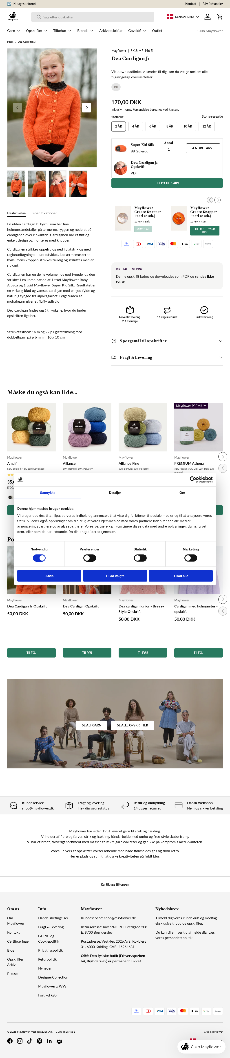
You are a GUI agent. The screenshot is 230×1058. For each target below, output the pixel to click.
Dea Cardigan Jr (27, 41)
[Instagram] (19, 1041)
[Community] (59, 1041)
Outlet (157, 30)
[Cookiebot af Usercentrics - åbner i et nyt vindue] (193, 479)
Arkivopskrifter (111, 30)
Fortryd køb (47, 995)
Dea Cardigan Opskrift (81, 606)
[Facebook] (10, 1041)
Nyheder (45, 968)
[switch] (89, 557)
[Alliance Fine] (143, 427)
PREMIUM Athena (189, 463)
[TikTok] (29, 1041)
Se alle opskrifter (132, 725)
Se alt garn (91, 725)
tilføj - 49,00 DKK (205, 230)
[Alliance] (87, 427)
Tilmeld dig (163, 918)
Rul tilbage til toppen (115, 884)
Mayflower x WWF (53, 986)
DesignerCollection (53, 977)
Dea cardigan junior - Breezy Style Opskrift (141, 609)
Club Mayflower (210, 31)
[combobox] (92, 17)
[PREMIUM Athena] (198, 427)
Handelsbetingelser (53, 918)
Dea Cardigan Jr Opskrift (27, 606)
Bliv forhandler (213, 4)
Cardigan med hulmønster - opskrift (196, 609)
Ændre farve (203, 148)
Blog (10, 950)
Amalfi (12, 463)
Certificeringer (18, 941)
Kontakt (190, 4)
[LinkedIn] (49, 1041)
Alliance (69, 463)
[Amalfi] (31, 427)
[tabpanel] (52, 269)
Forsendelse (141, 109)
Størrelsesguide (212, 116)
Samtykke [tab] (47, 492)
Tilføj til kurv (167, 183)
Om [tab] (182, 492)
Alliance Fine (129, 463)
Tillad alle (180, 576)
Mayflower (118, 51)
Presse (12, 973)
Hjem (10, 41)
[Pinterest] (39, 1041)
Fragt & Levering (51, 927)
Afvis (49, 576)
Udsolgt (143, 229)
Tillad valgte (115, 576)
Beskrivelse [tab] (16, 213)
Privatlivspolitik (50, 950)
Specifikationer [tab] (45, 213)
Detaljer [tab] (115, 492)
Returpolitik (47, 959)
